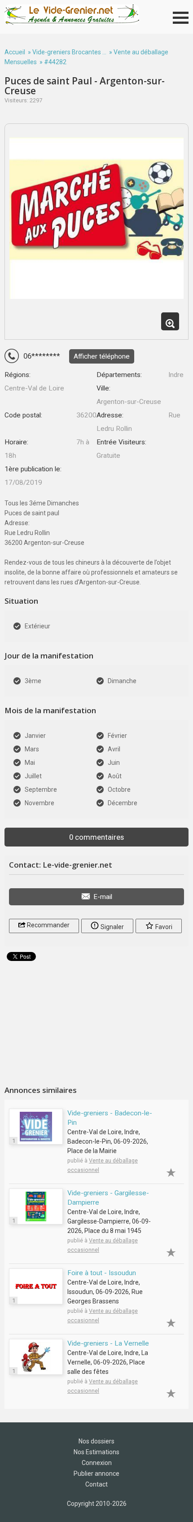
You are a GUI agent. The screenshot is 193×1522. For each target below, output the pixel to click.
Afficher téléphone (102, 356)
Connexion (97, 1462)
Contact (96, 1484)
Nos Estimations (96, 1452)
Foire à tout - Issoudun (101, 1273)
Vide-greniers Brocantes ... (69, 52)
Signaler (111, 926)
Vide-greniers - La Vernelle (108, 1343)
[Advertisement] (96, 1020)
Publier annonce (96, 1473)
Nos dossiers (96, 1441)
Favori (163, 926)
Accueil (14, 52)
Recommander (48, 925)
